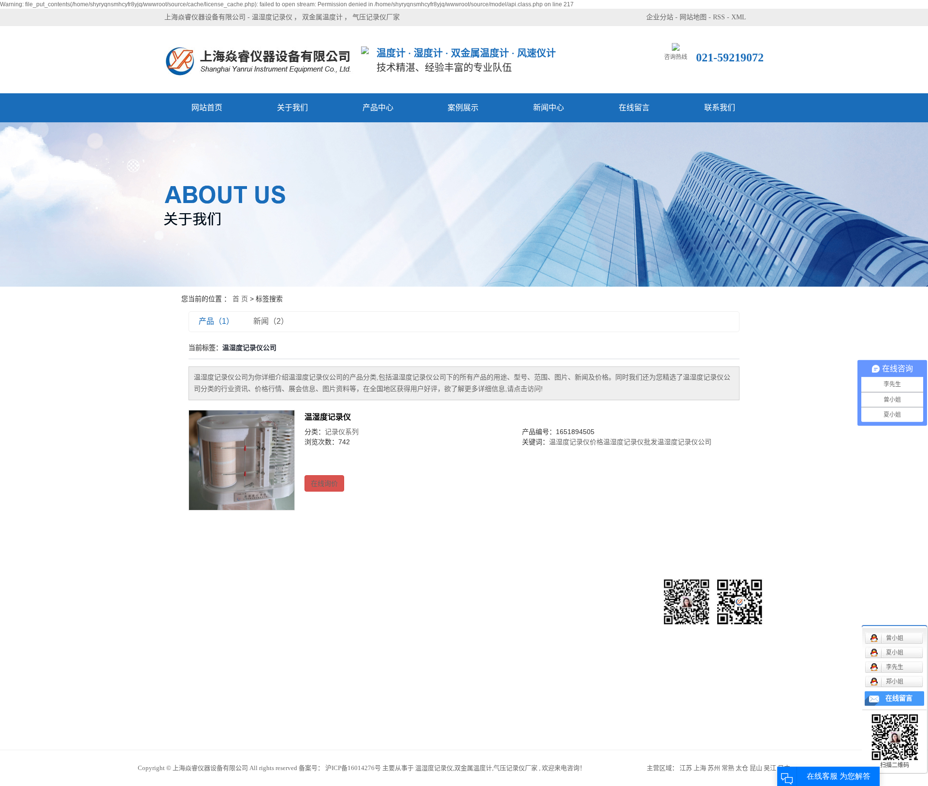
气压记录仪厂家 (376, 17)
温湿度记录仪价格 (576, 442)
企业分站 (659, 17)
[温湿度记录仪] (241, 460)
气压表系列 (283, 672)
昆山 (756, 767)
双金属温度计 (322, 17)
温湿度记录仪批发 (630, 442)
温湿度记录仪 (272, 17)
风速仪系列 (283, 599)
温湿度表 (279, 701)
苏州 (714, 767)
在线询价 (324, 483)
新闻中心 (548, 107)
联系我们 (719, 107)
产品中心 (377, 107)
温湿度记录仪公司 (684, 442)
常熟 (728, 767)
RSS (719, 17)
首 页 (240, 299)
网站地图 (693, 17)
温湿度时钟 (283, 715)
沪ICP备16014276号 (353, 767)
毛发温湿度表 (286, 643)
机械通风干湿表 (290, 614)
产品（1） (216, 321)
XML (738, 17)
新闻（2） (271, 321)
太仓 (742, 767)
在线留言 (634, 107)
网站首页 (206, 107)
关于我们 (292, 107)
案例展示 (463, 107)
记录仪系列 (342, 432)
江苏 (686, 767)
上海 (700, 767)
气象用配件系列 (290, 657)
